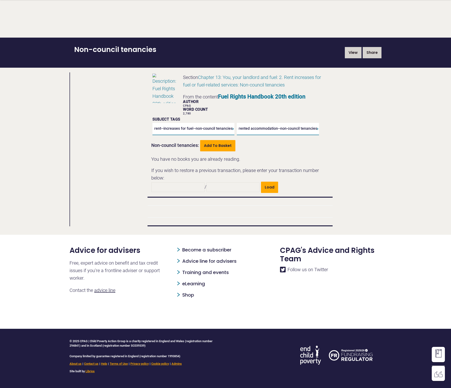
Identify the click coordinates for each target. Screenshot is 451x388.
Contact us (91, 363)
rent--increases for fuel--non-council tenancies (193, 128)
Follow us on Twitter (308, 269)
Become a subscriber (206, 250)
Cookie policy (160, 363)
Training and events (205, 272)
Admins (176, 363)
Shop (188, 295)
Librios (90, 371)
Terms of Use (119, 363)
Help (104, 363)
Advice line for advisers (209, 261)
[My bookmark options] (438, 353)
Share (372, 52)
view (353, 52)
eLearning (193, 283)
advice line (104, 290)
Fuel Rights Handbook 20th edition (261, 96)
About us (76, 363)
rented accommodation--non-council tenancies (278, 128)
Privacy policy (139, 363)
